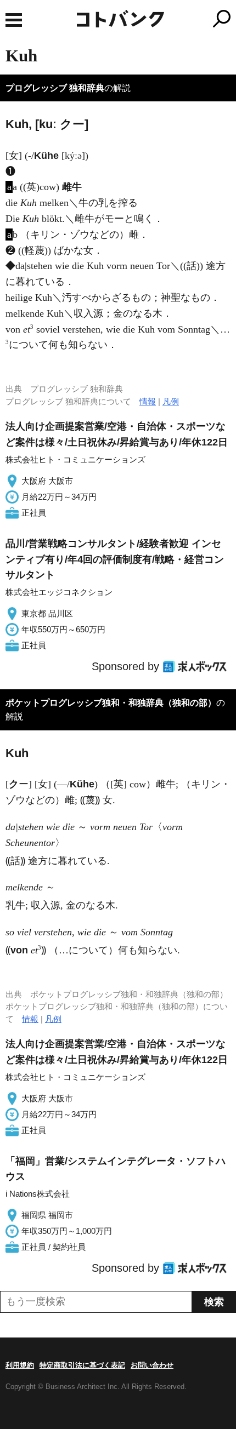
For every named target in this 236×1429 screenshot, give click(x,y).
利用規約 (19, 1365)
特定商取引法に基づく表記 (82, 1365)
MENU (13, 20)
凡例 (170, 401)
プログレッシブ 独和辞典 (54, 88)
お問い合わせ (152, 1365)
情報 (147, 401)
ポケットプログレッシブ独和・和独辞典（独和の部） (110, 702)
